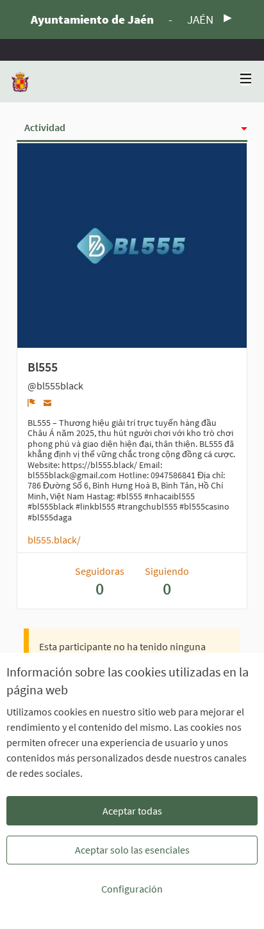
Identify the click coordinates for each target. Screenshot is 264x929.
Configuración (132, 888)
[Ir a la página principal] (20, 81)
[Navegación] (246, 79)
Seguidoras (99, 581)
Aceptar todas (132, 810)
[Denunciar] (32, 402)
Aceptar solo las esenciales (132, 849)
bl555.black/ (54, 539)
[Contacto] (48, 402)
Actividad (44, 127)
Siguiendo (167, 581)
